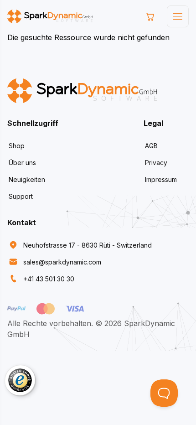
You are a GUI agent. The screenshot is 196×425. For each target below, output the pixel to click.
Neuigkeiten (27, 179)
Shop (17, 146)
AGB (151, 146)
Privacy (156, 162)
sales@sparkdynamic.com (62, 262)
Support (21, 196)
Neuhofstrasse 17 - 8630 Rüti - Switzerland (87, 245)
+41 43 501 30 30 (48, 279)
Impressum (161, 179)
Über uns (22, 162)
